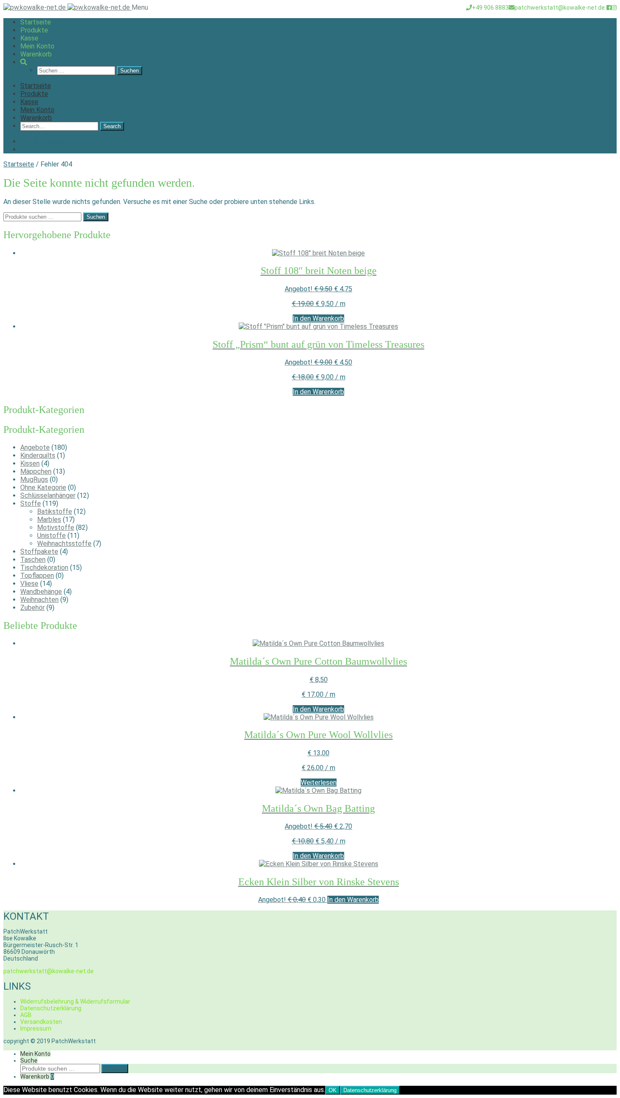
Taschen (33, 560)
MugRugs (34, 479)
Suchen (95, 217)
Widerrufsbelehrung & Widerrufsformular (75, 1001)
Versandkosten (41, 1021)
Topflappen (37, 576)
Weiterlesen (319, 783)
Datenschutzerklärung (50, 1008)
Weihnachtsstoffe (64, 544)
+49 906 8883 (490, 7)
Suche (29, 1060)
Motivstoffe (55, 527)
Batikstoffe (54, 511)
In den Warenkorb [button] (318, 318)
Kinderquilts (37, 455)
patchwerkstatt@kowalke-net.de (560, 7)
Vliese (29, 584)
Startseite (35, 22)
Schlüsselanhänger (47, 495)
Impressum (35, 1028)
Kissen (30, 463)
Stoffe (30, 503)
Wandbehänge (41, 592)
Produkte (34, 30)
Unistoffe (51, 536)
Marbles (49, 519)
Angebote (35, 447)
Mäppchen (35, 471)
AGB (26, 1015)
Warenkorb (36, 54)
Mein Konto (37, 46)
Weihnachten (39, 600)
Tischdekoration (44, 568)
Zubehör (32, 608)
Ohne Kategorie (43, 487)
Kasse (29, 38)
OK (333, 1090)
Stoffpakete (39, 552)
